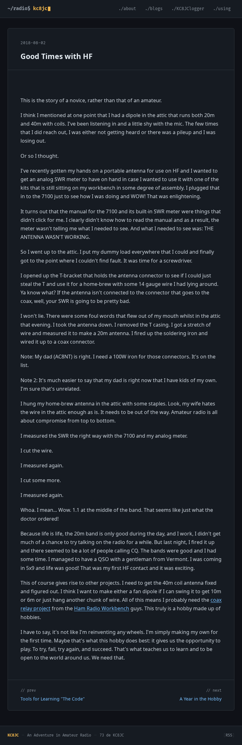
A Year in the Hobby (201, 699)
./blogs (154, 8)
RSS (229, 735)
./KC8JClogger (187, 8)
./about (127, 8)
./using (222, 8)
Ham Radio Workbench (101, 608)
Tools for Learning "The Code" (52, 699)
